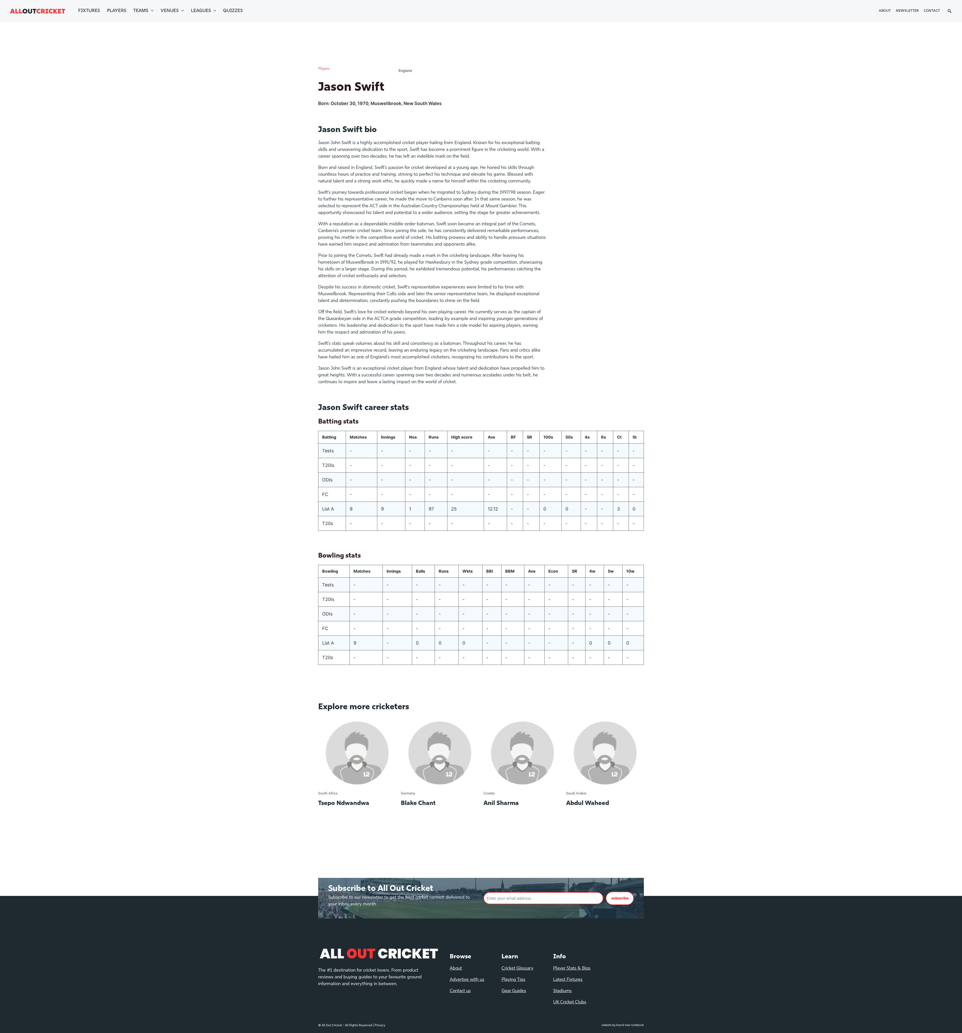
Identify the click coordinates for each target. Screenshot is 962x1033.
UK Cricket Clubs (569, 1002)
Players (116, 11)
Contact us (460, 991)
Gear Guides (514, 991)
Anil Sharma (501, 803)
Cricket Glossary (517, 968)
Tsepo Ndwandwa (343, 803)
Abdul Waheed (587, 803)
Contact (932, 11)
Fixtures (89, 11)
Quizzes (233, 11)
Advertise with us (467, 980)
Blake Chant (418, 803)
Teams (140, 11)
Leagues (201, 11)
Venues (170, 11)
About (885, 11)
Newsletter (907, 11)
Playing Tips (513, 980)
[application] (151, 11)
